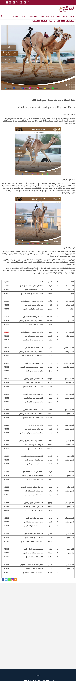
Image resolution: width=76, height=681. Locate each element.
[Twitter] (6, 579)
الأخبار (65, 16)
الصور (52, 16)
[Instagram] (12, 579)
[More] (15, 579)
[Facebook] (3, 579)
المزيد (23, 16)
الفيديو (58, 16)
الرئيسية (71, 16)
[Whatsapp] (9, 579)
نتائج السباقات (44, 16)
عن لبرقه (15, 16)
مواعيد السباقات (33, 16)
